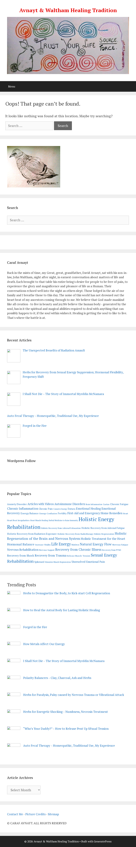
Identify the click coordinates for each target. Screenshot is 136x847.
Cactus (106, 504)
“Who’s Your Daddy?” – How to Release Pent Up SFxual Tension (66, 729)
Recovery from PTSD (111, 550)
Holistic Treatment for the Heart (103, 539)
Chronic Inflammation (22, 508)
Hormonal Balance (20, 544)
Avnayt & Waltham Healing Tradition (68, 10)
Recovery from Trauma (50, 555)
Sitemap (53, 814)
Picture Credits (35, 814)
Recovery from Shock (20, 555)
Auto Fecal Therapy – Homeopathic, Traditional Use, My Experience (69, 745)
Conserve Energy (60, 509)
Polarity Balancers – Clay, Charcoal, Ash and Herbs (57, 678)
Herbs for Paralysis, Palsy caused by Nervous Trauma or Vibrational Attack (73, 695)
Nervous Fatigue (120, 544)
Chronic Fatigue (119, 504)
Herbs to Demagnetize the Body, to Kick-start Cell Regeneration (66, 593)
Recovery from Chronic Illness (78, 549)
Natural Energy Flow (96, 544)
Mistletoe (75, 545)
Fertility (62, 513)
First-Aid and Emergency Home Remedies (94, 513)
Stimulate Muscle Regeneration (58, 562)
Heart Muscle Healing (39, 520)
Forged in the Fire (35, 627)
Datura (71, 508)
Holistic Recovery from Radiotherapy (75, 533)
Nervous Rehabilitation (22, 550)
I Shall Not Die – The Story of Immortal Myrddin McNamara (63, 661)
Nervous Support (47, 550)
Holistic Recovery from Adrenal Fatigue (103, 528)
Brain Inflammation (94, 504)
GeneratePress (103, 841)
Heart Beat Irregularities (18, 520)
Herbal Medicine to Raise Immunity (63, 520)
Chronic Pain (46, 508)
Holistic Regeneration (104, 534)
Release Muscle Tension (78, 555)
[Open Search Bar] (131, 86)
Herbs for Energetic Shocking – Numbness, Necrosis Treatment (65, 712)
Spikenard (39, 561)
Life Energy (61, 544)
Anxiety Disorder (17, 504)
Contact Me (15, 814)
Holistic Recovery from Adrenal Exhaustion (61, 528)
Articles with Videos (40, 504)
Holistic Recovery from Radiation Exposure (32, 533)
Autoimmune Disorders (69, 504)
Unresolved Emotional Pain (88, 561)
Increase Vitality (43, 544)
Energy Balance (30, 513)
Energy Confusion (48, 513)
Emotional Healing (88, 509)
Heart (125, 513)
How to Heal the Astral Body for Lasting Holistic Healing (61, 610)
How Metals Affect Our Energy (44, 644)
